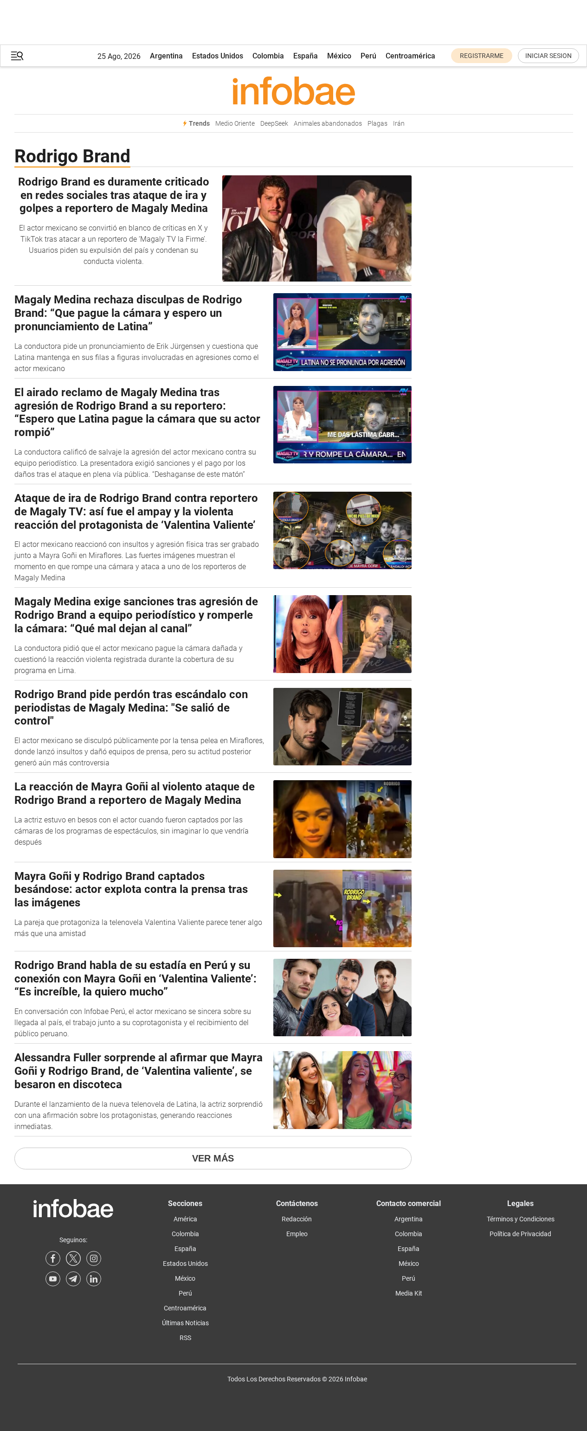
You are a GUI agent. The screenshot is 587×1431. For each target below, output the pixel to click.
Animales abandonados (328, 123)
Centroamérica (410, 55)
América (185, 1219)
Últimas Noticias (185, 1323)
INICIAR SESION (548, 55)
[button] (17, 55)
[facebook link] (52, 1258)
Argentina (166, 55)
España (305, 55)
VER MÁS (213, 1158)
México (339, 55)
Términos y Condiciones (521, 1219)
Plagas (377, 123)
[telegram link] (73, 1278)
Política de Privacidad (520, 1234)
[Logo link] (293, 90)
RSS (185, 1337)
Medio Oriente (235, 123)
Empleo (297, 1234)
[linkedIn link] (93, 1278)
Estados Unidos (217, 55)
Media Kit (408, 1293)
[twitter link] (73, 1258)
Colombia (268, 55)
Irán (399, 123)
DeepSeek (274, 123)
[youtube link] (52, 1278)
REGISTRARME (481, 55)
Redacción (297, 1219)
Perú (368, 55)
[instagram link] (93, 1258)
